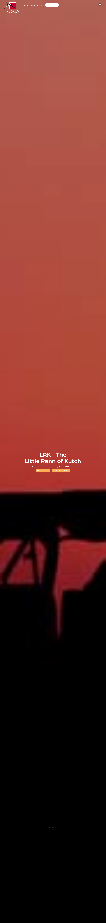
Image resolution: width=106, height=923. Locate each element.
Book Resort (52, 5)
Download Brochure (60, 470)
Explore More (42, 470)
